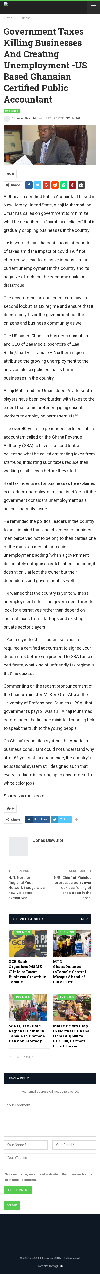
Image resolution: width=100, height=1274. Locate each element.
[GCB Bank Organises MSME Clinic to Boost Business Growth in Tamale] (28, 943)
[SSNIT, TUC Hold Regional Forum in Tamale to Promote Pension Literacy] (28, 1007)
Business (11, 111)
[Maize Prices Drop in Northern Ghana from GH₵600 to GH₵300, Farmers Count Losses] (72, 1007)
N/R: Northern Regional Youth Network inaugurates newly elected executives (26, 887)
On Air (12, 1205)
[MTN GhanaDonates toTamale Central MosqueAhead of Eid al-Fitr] (72, 943)
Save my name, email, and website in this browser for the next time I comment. (48, 1176)
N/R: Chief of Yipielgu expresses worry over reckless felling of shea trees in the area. (73, 887)
